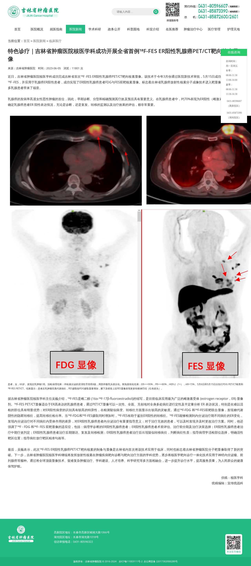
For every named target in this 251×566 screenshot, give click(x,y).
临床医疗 (55, 41)
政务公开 (114, 29)
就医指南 (56, 29)
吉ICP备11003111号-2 (131, 561)
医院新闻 (75, 29)
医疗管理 (214, 29)
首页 (17, 29)
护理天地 (233, 29)
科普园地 (133, 29)
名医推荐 (172, 29)
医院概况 (37, 29)
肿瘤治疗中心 (193, 29)
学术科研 (94, 29)
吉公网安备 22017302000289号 (161, 561)
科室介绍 (152, 29)
